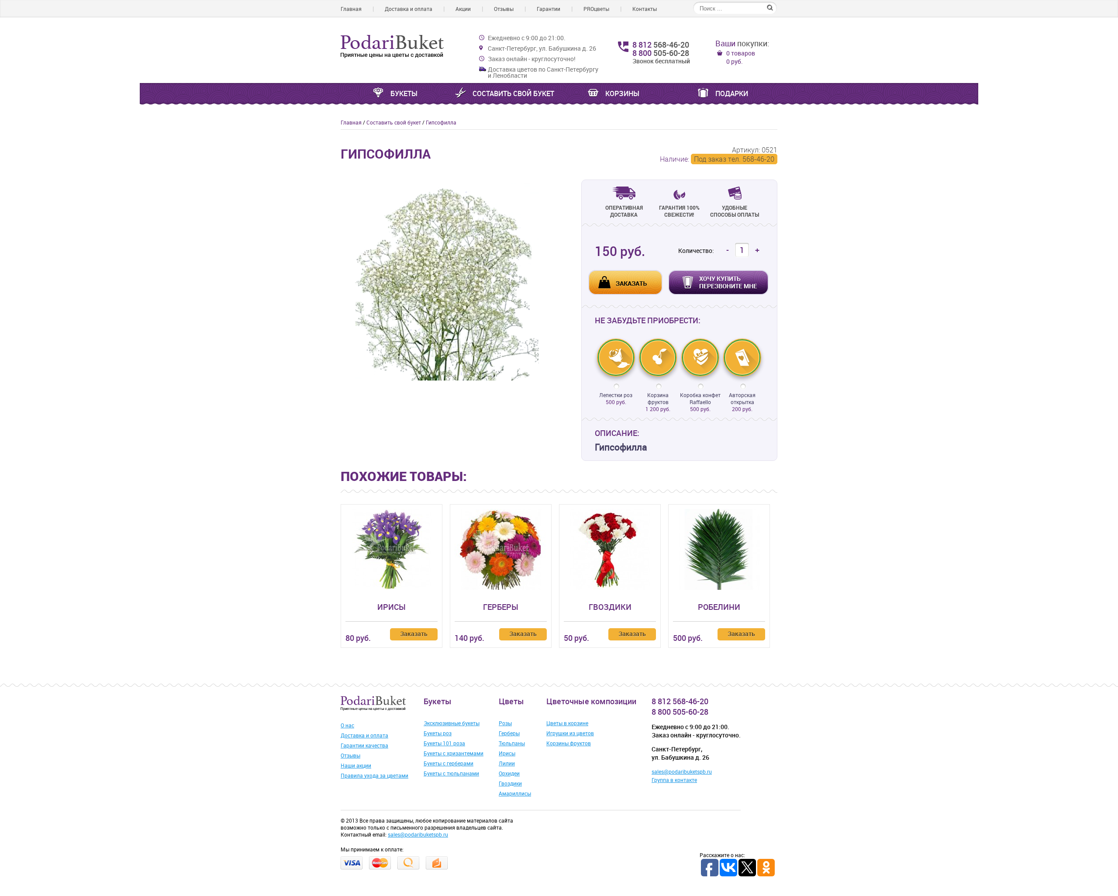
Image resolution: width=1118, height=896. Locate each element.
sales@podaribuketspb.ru (682, 771)
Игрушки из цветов (570, 733)
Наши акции (356, 765)
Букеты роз (438, 733)
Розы (505, 723)
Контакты (644, 8)
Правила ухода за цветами (374, 775)
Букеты (404, 93)
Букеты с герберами (448, 763)
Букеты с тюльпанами (451, 773)
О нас (347, 725)
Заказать (414, 634)
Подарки (731, 93)
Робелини (719, 607)
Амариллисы (515, 793)
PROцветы (596, 8)
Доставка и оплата (408, 8)
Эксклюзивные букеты (452, 723)
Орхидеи (509, 773)
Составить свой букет (513, 93)
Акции (463, 8)
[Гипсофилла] (447, 378)
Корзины (622, 93)
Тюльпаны (512, 743)
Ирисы (391, 607)
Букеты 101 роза (444, 743)
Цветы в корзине (567, 723)
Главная (351, 8)
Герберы (500, 607)
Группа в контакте (674, 779)
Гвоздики (610, 607)
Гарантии (548, 8)
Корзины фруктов (568, 743)
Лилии (507, 763)
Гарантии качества (364, 745)
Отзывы (504, 8)
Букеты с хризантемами (453, 753)
